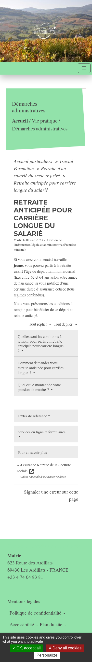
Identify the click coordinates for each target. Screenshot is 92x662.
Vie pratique (44, 120)
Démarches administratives (39, 128)
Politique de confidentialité (35, 613)
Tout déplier (66, 324)
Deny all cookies (66, 648)
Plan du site (51, 624)
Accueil (20, 120)
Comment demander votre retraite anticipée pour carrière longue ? (41, 367)
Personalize (47, 655)
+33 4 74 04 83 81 (25, 577)
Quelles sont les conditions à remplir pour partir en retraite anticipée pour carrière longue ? (41, 343)
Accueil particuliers (33, 161)
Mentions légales (23, 601)
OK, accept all (28, 648)
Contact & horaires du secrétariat (44, 546)
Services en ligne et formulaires (42, 431)
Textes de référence (32, 415)
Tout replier (41, 324)
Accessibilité (22, 624)
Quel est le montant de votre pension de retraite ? (39, 387)
